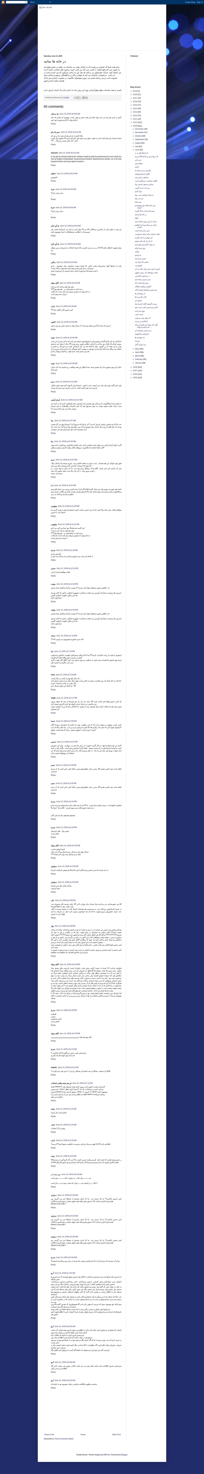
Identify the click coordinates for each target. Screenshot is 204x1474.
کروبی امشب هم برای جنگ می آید (147, 269)
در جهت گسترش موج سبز (145, 244)
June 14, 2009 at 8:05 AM (65, 1326)
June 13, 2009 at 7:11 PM (82, 1083)
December (139, 129)
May (137, 349)
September (140, 139)
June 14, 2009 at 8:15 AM (65, 1380)
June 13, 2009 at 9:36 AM (69, 283)
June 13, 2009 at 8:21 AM (69, 153)
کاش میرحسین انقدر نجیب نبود (146, 307)
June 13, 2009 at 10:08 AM (66, 363)
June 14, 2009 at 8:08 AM (65, 1362)
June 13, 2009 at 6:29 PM (66, 1010)
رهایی (137, 251)
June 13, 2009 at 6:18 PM (69, 964)
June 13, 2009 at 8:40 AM (70, 226)
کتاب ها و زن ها (141, 297)
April (137, 352)
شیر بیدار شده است (142, 231)
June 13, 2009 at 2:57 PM (67, 742)
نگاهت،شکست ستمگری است (146, 181)
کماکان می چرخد (141, 321)
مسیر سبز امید (140, 258)
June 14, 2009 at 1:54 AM (66, 1109)
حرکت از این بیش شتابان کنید (146, 221)
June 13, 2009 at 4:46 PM (68, 866)
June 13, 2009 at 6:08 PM (65, 926)
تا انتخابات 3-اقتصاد (142, 334)
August (138, 143)
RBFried (106, 1455)
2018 (135, 94)
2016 (135, 101)
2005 (135, 378)
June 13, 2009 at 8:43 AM (66, 262)
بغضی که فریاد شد (141, 262)
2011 (135, 119)
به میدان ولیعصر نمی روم (144, 195)
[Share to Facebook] (83, 97)
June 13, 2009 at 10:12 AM (66, 382)
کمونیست (138, 265)
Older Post (116, 1435)
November (139, 132)
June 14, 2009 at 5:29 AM (71, 1174)
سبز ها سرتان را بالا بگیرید (145, 211)
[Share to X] (80, 97)
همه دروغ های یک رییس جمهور (146, 273)
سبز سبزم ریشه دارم (143, 279)
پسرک (137, 341)
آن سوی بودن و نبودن (143, 318)
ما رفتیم (138, 255)
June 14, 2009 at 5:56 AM (66, 1257)
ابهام (136, 218)
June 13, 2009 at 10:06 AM (66, 338)
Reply (53, 124)
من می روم (139, 198)
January (138, 363)
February (139, 359)
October (138, 136)
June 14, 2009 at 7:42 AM (65, 1273)
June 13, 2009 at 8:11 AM (71, 132)
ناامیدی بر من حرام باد (143, 170)
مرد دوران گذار (140, 344)
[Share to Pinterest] (86, 97)
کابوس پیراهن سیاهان (143, 286)
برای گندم (138, 191)
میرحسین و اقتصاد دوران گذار (146, 290)
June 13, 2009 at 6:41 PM (68, 1067)
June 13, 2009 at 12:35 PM (67, 584)
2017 (135, 98)
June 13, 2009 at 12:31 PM (67, 568)
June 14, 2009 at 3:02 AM (66, 1156)
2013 (135, 112)
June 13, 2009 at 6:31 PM (66, 1049)
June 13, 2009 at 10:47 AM (65, 421)
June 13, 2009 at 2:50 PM (66, 721)
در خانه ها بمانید (140, 214)
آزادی (137, 167)
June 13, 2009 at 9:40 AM (67, 322)
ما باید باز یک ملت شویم (143, 241)
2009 (135, 126)
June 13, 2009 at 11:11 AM (68, 524)
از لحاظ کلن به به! (141, 153)
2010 (135, 122)
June (137, 150)
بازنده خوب (139, 314)
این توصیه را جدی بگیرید (143, 238)
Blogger (124, 1455)
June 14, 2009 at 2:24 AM (66, 1125)
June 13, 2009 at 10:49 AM (65, 441)
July (137, 146)
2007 (135, 371)
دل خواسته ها (140, 337)
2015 (135, 105)
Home (83, 1435)
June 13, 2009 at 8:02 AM (69, 114)
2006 (135, 374)
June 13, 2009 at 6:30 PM (69, 1033)
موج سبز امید (140, 311)
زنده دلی (138, 160)
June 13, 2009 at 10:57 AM (66, 460)
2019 (135, 91)
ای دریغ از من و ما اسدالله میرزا (146, 156)
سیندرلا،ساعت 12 (141, 283)
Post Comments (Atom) (64, 1439)
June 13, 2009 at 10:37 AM (71, 400)
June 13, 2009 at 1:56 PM (66, 675)
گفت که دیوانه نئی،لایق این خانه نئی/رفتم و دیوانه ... (146, 326)
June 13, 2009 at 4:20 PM (66, 802)
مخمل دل (138, 300)
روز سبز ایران (140, 248)
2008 (135, 367)
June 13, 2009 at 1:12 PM (66, 636)
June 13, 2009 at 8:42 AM (70, 244)
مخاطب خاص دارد (141, 177)
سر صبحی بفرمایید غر (143, 330)
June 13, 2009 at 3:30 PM (66, 765)
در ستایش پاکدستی (142, 276)
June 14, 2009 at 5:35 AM (67, 1195)
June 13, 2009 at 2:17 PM (66, 698)
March (138, 356)
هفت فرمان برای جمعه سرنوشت (147, 234)
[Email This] (75, 97)
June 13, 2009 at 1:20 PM (64, 651)
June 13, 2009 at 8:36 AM (65, 189)
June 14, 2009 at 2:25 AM (66, 1140)
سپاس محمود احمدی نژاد (144, 184)
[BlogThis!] (78, 97)
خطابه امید (139, 163)
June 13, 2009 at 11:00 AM (65, 485)
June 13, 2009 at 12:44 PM (67, 610)
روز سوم (138, 202)
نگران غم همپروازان (142, 174)
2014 (135, 108)
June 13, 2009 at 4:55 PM (65, 900)
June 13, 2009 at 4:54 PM (68, 882)
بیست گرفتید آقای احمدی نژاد (146, 304)
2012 (135, 115)
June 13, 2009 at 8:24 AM (67, 174)
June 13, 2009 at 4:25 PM (66, 827)
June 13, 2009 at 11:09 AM (68, 506)
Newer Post (49, 1435)
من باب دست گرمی (142, 188)
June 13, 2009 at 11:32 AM (67, 550)
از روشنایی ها (140, 293)
